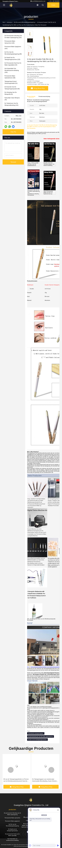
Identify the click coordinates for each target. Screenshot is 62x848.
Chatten (53, 5)
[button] (30, 56)
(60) (12, 87)
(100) (12, 70)
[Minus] (58, 810)
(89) (13, 53)
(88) (10, 77)
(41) (11, 93)
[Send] (58, 845)
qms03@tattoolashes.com (38, 1)
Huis (4, 22)
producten (9, 22)
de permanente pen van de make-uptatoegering (40, 736)
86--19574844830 (54, 1)
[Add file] (30, 845)
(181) (13, 47)
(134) (13, 64)
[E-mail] (13, 127)
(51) (11, 82)
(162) (13, 36)
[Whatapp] (9, 126)
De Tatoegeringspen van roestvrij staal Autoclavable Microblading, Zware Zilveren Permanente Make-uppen (15, 780)
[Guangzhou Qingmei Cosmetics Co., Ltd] (11, 5)
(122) (11, 104)
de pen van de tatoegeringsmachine (37, 739)
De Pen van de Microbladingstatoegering (24, 22)
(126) (10, 42)
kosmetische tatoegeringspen (35, 733)
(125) (12, 58)
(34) (12, 98)
